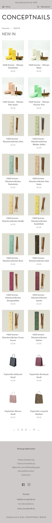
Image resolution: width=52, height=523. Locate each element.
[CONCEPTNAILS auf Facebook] (23, 485)
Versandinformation (26, 471)
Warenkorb (45, 7)
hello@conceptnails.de (26, 499)
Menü (7, 7)
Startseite (5, 28)
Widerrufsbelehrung (26, 460)
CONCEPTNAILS (32, 517)
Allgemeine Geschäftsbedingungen (26, 467)
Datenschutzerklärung (26, 463)
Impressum (26, 475)
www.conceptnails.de (26, 508)
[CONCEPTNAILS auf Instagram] (28, 485)
